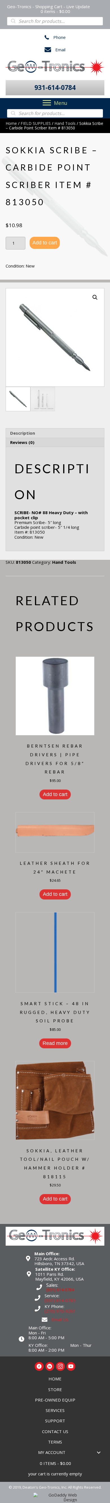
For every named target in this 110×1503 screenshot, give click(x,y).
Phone (59, 37)
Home (11, 123)
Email (60, 49)
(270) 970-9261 (60, 1311)
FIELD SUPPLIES (36, 123)
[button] (55, 87)
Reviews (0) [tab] (22, 442)
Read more (55, 1043)
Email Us (60, 1319)
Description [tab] (22, 433)
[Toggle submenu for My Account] (98, 1452)
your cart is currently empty (55, 1474)
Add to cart (44, 243)
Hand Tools (65, 123)
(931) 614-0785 (60, 1300)
